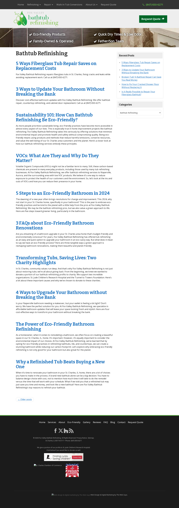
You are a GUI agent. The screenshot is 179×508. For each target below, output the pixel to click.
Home (21, 4)
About (62, 422)
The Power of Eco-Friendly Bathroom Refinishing (55, 326)
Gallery (86, 422)
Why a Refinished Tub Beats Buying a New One (60, 364)
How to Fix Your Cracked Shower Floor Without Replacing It (140, 86)
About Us (91, 4)
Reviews (97, 422)
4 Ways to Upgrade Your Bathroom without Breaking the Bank (61, 295)
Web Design (95, 495)
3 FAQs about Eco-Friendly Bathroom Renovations (55, 225)
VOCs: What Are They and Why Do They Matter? (57, 158)
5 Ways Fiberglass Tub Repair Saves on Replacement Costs (56, 66)
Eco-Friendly (73, 422)
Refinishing (33, 4)
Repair (47, 4)
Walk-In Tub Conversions (69, 4)
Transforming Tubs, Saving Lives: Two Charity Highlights (56, 260)
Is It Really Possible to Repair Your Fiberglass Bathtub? (138, 93)
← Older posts (25, 399)
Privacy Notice (82, 438)
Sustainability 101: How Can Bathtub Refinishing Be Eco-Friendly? (54, 117)
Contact (121, 422)
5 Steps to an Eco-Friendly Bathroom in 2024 (63, 193)
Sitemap (91, 438)
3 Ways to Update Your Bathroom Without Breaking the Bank (60, 92)
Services (52, 422)
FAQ (106, 422)
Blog (112, 422)
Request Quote (108, 4)
